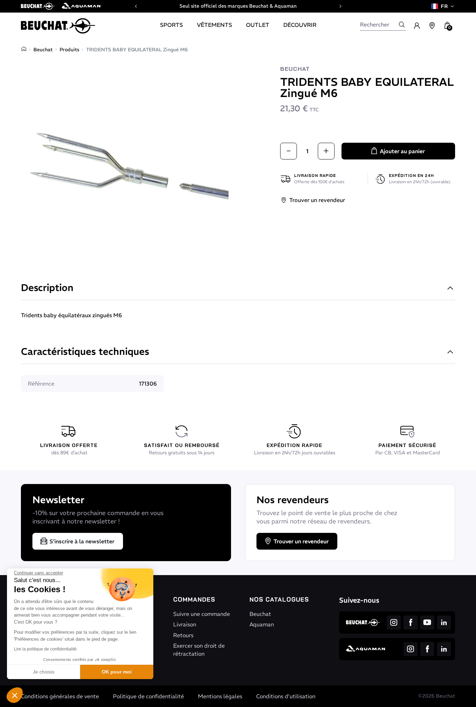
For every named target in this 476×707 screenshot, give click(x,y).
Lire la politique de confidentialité (45, 649)
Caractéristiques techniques (85, 352)
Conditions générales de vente (60, 696)
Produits (69, 49)
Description (47, 288)
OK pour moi (117, 672)
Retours (183, 635)
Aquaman (261, 624)
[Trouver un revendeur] (432, 26)
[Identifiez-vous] (417, 26)
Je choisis (43, 672)
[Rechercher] (402, 24)
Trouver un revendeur (317, 199)
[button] (14, 695)
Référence (41, 383)
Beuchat (43, 49)
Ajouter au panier (402, 151)
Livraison (184, 624)
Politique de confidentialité (148, 696)
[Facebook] (410, 623)
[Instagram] (394, 623)
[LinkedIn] (444, 623)
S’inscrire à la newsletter (81, 541)
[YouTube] (427, 623)
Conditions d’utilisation (285, 696)
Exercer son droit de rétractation (199, 649)
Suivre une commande (201, 613)
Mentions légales (220, 696)
